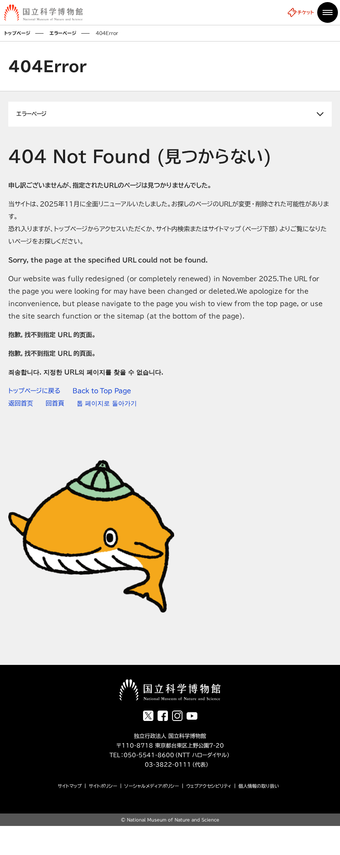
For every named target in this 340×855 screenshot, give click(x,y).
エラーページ (63, 33)
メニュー (327, 12)
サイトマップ (70, 786)
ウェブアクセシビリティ (208, 786)
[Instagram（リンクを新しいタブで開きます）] (177, 716)
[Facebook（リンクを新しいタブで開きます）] (163, 716)
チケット (305, 12)
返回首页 (20, 403)
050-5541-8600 (149, 755)
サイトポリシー (103, 786)
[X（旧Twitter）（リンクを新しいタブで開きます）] (148, 716)
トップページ (17, 33)
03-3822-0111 (161, 764)
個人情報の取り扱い (258, 786)
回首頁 (55, 403)
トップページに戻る (34, 391)
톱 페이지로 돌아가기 (107, 403)
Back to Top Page (102, 391)
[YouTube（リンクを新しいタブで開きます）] (192, 716)
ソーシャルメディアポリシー (151, 786)
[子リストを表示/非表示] (170, 114)
